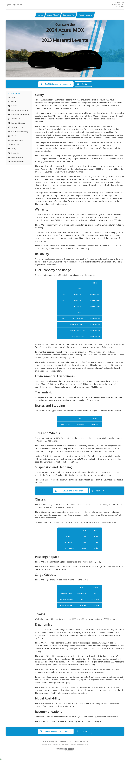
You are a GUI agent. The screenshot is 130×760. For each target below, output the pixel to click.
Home (40, 15)
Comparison (15, 93)
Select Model (53, 15)
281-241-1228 (119, 7)
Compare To (68, 15)
